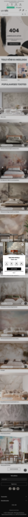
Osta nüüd (14, 269)
